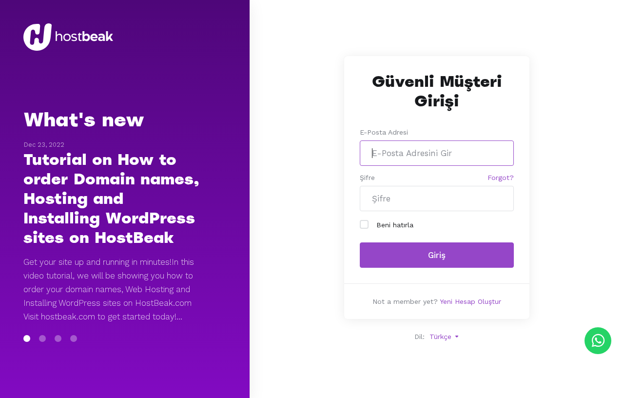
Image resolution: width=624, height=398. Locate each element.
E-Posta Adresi (384, 132)
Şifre (367, 177)
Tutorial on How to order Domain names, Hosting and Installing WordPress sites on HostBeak (111, 198)
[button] (26, 338)
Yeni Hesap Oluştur (470, 301)
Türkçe (441, 336)
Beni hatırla (394, 225)
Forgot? (501, 177)
